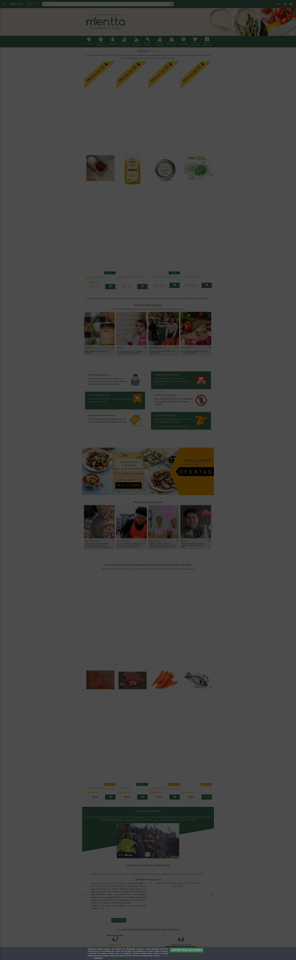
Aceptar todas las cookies (186, 950)
